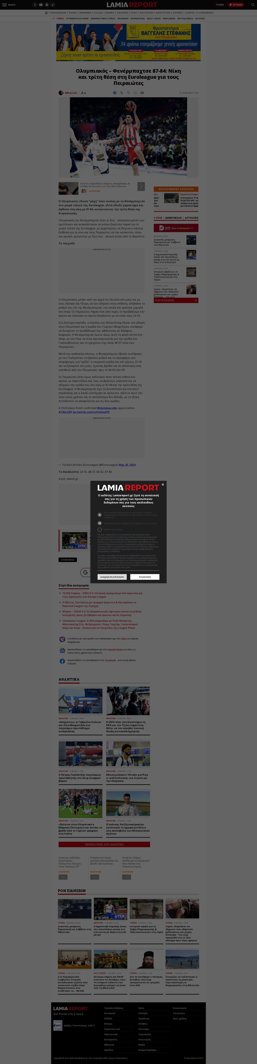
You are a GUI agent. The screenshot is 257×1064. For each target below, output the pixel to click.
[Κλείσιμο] (163, 485)
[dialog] (128, 532)
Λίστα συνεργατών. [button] (129, 551)
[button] (128, 530)
